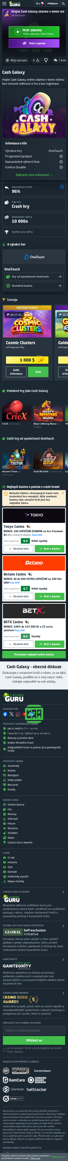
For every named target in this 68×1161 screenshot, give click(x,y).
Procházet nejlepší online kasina (34, 654)
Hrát (38, 372)
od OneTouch (18, 15)
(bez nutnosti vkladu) (19, 535)
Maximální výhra (22, 217)
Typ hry (16, 202)
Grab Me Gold (48, 471)
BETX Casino (14, 622)
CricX (11, 423)
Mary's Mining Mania (46, 425)
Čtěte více (35, 1158)
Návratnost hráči (22, 187)
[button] (62, 187)
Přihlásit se (34, 1040)
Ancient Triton (11, 473)
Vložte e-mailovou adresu (19, 1027)
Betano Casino (15, 574)
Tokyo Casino (14, 526)
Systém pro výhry (22, 231)
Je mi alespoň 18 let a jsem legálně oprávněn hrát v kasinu (34, 1049)
